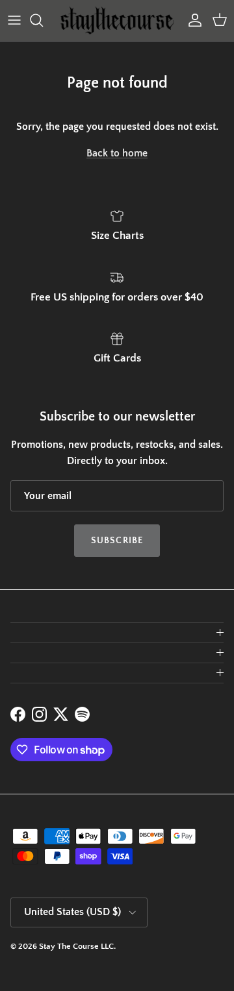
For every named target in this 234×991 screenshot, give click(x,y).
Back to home (117, 153)
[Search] (43, 20)
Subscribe (117, 540)
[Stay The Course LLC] (117, 20)
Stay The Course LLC (76, 946)
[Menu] (14, 20)
